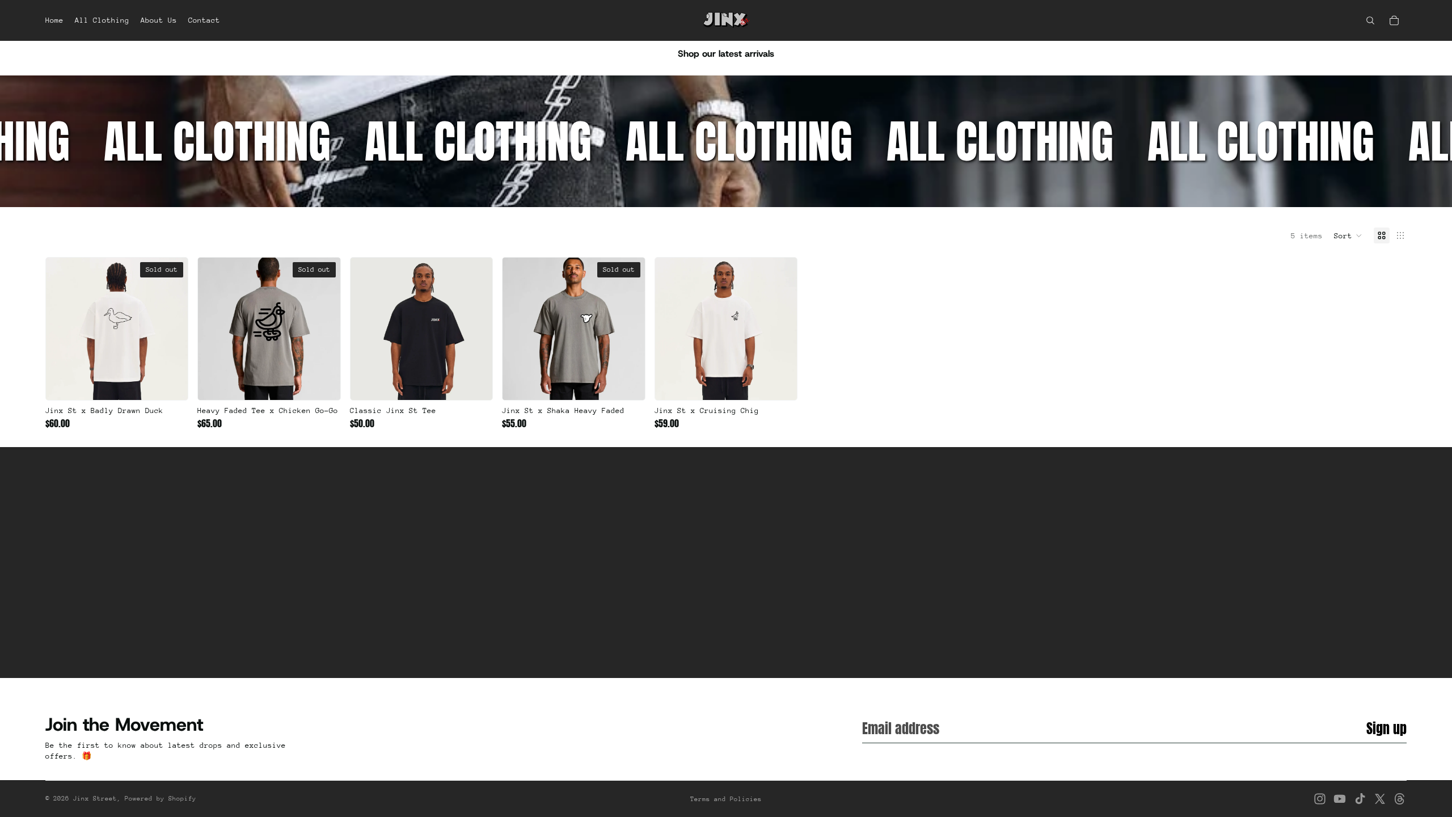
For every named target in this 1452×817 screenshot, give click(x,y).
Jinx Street (95, 798)
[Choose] (475, 383)
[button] (1348, 235)
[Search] (1370, 20)
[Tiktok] (1360, 799)
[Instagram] (1320, 799)
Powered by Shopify (160, 798)
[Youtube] (1340, 799)
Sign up (1386, 728)
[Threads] (1400, 799)
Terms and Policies (726, 799)
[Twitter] (1380, 799)
